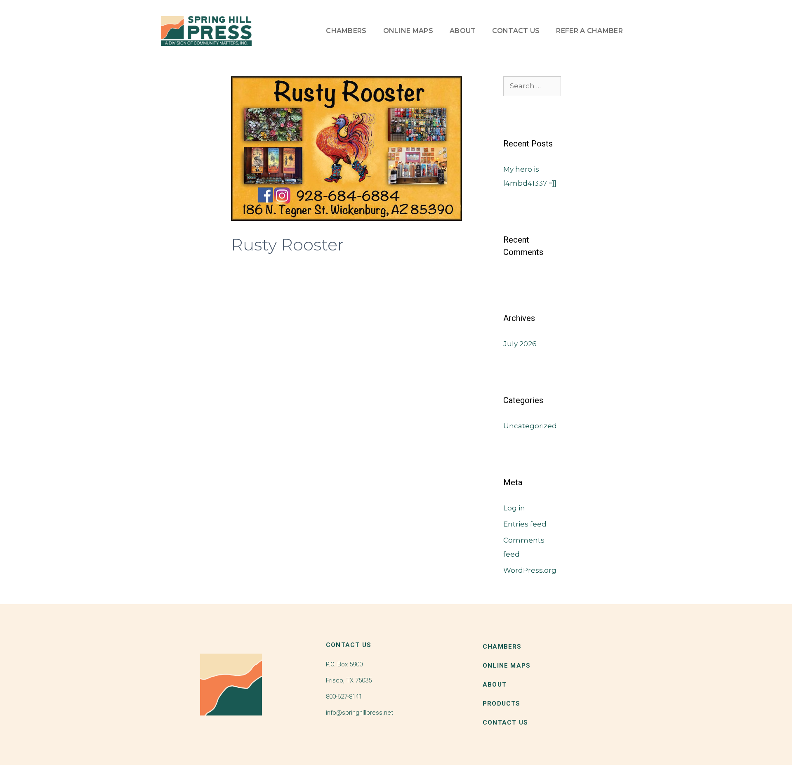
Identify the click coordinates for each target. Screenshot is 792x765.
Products (502, 703)
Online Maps (408, 31)
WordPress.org (529, 570)
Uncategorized (530, 426)
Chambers (346, 31)
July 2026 (520, 344)
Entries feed (525, 524)
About (463, 31)
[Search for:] (532, 86)
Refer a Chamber (589, 31)
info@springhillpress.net (359, 712)
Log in (514, 508)
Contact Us (516, 31)
